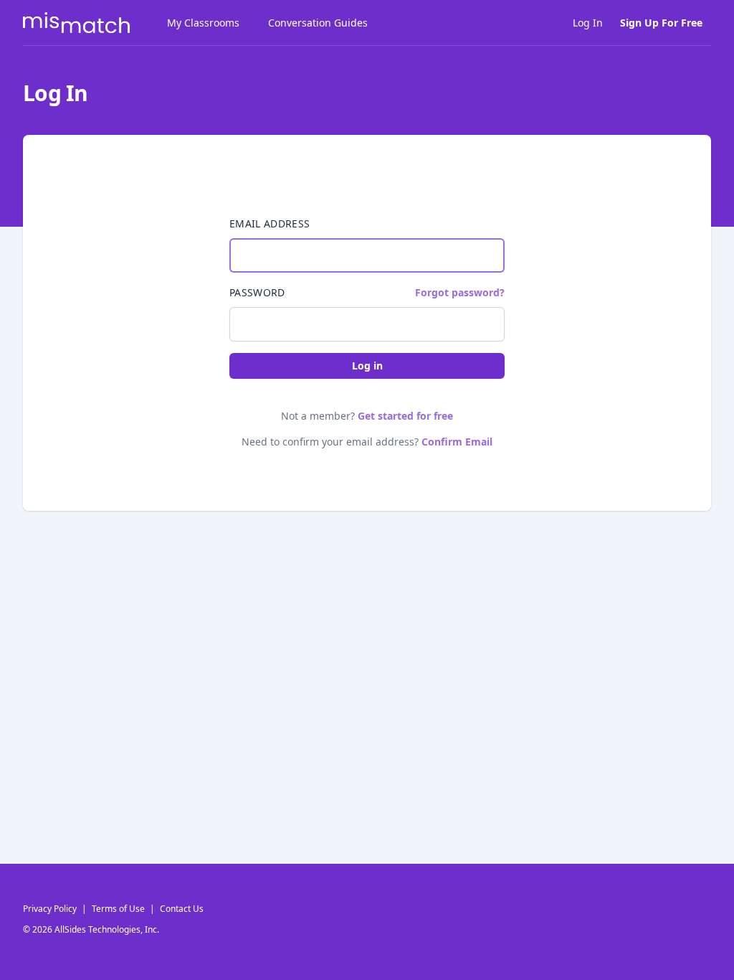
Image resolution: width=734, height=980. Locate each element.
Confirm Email (456, 441)
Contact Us (182, 909)
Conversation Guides (318, 22)
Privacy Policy (50, 909)
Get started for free (405, 416)
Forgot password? (460, 292)
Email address (269, 223)
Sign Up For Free (661, 22)
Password (257, 292)
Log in (367, 365)
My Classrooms (203, 22)
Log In (588, 22)
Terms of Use (118, 909)
